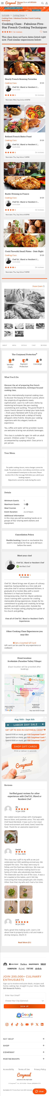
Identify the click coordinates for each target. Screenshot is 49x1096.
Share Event (37, 286)
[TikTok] (17, 1024)
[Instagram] (7, 1024)
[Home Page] (10, 3)
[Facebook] (12, 1024)
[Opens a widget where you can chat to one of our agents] (39, 1091)
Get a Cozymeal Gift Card (25, 643)
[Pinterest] (32, 1024)
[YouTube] (27, 1024)
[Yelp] (22, 1024)
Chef (34, 345)
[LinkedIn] (42, 1024)
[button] (2, 3)
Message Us (21, 2)
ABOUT (4, 345)
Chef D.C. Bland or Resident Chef (30, 562)
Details (24, 345)
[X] (37, 1024)
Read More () (24, 942)
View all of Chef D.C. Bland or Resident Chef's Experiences (24, 619)
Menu (14, 345)
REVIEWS (44, 345)
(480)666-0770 (36, 1083)
